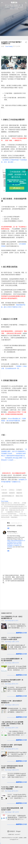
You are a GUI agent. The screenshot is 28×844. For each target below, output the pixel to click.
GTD (3, 499)
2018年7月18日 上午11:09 (16, 523)
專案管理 (19, 493)
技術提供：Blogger (15, 831)
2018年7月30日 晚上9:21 (13, 533)
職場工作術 (19, 496)
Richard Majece (12, 531)
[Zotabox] (0, 843)
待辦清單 (4, 493)
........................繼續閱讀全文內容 (17, 633)
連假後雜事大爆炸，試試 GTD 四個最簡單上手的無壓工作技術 (14, 451)
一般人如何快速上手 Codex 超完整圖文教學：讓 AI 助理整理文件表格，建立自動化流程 (12, 723)
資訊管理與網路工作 (8, 496)
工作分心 (11, 490)
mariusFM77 (17, 834)
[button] (26, 42)
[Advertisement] (14, 25)
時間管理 (12, 493)
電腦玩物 (14, 2)
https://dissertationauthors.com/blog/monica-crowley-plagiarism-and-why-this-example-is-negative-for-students (16, 544)
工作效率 (19, 490)
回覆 (8, 528)
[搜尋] (26, 3)
